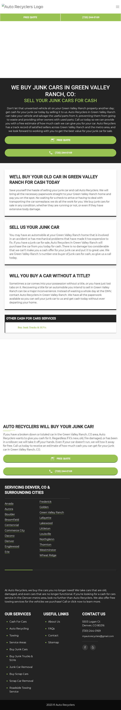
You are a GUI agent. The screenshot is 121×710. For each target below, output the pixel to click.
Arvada (9, 503)
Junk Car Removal (20, 667)
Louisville (45, 533)
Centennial (12, 525)
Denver (9, 541)
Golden (44, 507)
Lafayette (45, 517)
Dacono (9, 535)
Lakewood (46, 523)
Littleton (45, 528)
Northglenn (47, 539)
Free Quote (30, 17)
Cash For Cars (18, 621)
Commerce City (15, 530)
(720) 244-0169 (91, 630)
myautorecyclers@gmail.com (98, 636)
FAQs (51, 628)
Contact (53, 635)
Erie (7, 551)
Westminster (48, 549)
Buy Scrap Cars (18, 673)
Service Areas (17, 642)
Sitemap (53, 642)
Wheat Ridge (48, 555)
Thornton (45, 544)
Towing (14, 635)
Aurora (9, 508)
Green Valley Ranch (52, 512)
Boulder (10, 514)
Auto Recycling (19, 628)
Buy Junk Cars (18, 649)
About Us (54, 621)
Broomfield (12, 519)
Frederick (46, 501)
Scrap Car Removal (21, 680)
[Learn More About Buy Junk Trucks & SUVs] (60, 327)
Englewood (12, 546)
